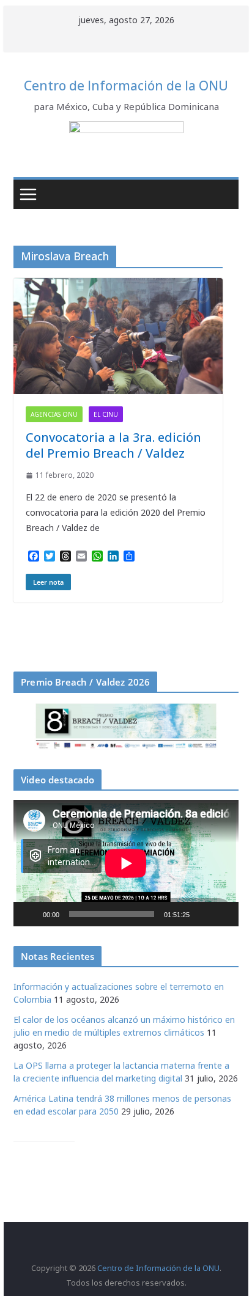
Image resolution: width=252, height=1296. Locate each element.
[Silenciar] (203, 914)
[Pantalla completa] (223, 914)
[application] (126, 863)
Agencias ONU (54, 414)
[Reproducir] (29, 914)
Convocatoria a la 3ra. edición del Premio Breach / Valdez (113, 445)
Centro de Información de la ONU (126, 85)
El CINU (106, 414)
